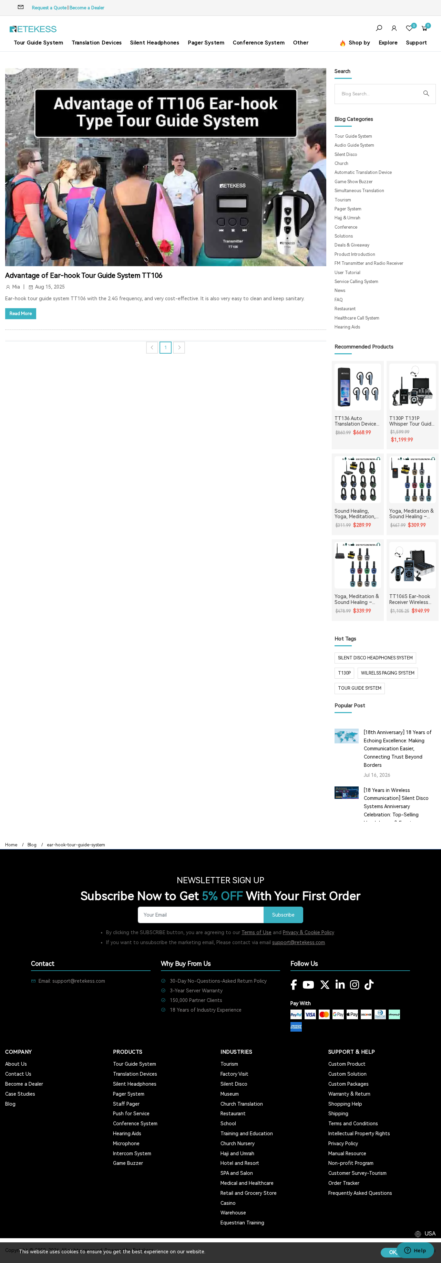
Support (416, 43)
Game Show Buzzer (354, 181)
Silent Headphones (155, 43)
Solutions (344, 236)
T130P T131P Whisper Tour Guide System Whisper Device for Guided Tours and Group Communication (411, 421)
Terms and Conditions (353, 1123)
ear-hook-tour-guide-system (76, 845)
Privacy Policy (343, 1143)
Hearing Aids (347, 327)
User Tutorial (347, 272)
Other (301, 43)
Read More (21, 313)
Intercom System (132, 1153)
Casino (228, 1203)
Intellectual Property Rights (359, 1133)
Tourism (343, 200)
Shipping (338, 1113)
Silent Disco (346, 154)
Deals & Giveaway (352, 245)
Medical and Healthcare (247, 1183)
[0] (409, 29)
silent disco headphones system (375, 658)
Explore (388, 43)
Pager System (206, 43)
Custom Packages (348, 1084)
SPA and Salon (236, 1173)
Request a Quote (49, 7)
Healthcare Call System (357, 318)
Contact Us (18, 1074)
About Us (16, 1064)
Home (11, 845)
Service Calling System (356, 281)
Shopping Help (345, 1104)
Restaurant (345, 308)
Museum (229, 1094)
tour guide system (359, 688)
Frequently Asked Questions (360, 1193)
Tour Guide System (38, 43)
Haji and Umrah (237, 1153)
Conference (346, 227)
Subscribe (283, 915)
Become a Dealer (87, 7)
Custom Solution (347, 1074)
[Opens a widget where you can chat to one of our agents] (415, 1251)
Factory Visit (234, 1074)
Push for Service (131, 1113)
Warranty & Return (349, 1094)
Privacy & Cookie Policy (308, 932)
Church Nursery (237, 1143)
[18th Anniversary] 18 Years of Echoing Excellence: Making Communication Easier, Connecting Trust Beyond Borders (398, 749)
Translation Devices (97, 43)
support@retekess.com (298, 942)
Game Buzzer (128, 1163)
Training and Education (246, 1133)
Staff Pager (126, 1104)
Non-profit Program (350, 1163)
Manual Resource (347, 1153)
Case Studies (20, 1094)
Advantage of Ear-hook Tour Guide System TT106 (83, 275)
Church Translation (241, 1104)
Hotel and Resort (239, 1163)
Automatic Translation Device (363, 172)
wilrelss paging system (387, 673)
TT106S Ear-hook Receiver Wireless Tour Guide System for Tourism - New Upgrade (410, 599)
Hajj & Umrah (347, 218)
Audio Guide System (354, 145)
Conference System (259, 43)
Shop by (359, 43)
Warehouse (233, 1212)
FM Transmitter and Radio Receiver (369, 263)
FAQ (339, 300)
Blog (32, 845)
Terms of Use (256, 932)
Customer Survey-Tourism (357, 1173)
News (340, 290)
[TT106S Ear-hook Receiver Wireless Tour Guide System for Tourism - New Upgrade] (412, 565)
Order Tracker (343, 1183)
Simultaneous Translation (359, 190)
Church (341, 163)
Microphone (126, 1143)
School (228, 1123)
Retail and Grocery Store (248, 1193)
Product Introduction (355, 254)
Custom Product (347, 1064)
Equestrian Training (242, 1222)
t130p (344, 673)
